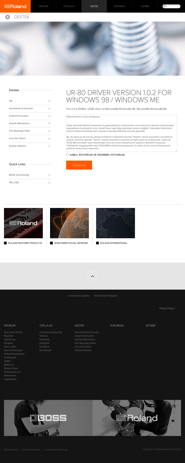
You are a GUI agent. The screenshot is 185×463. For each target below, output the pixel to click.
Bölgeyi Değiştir (167, 308)
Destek (94, 6)
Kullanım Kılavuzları (19, 115)
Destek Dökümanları (85, 339)
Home (7, 17)
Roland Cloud (11, 368)
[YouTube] (20, 310)
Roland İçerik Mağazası (106, 295)
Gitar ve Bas (10, 346)
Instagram (44, 343)
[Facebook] (6, 310)
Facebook (44, 339)
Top (10, 100)
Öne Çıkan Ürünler (13, 332)
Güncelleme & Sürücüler (21, 108)
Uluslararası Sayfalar (79, 295)
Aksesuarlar (10, 375)
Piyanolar (8, 335)
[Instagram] (27, 310)
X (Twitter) (44, 346)
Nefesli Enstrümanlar (14, 354)
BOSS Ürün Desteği (19, 175)
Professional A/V (12, 372)
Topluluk (68, 6)
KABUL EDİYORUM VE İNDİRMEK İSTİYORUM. (97, 154)
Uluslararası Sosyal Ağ (50, 332)
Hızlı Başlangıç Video (19, 130)
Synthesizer (10, 339)
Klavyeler (8, 343)
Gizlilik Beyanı (11, 449)
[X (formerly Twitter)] (13, 310)
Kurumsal (120, 6)
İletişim (145, 6)
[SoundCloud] (33, 310)
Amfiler (7, 361)
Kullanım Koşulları (31, 449)
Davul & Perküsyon (13, 350)
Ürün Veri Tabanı (17, 138)
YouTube (43, 335)
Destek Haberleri (17, 146)
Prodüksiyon (10, 357)
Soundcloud (45, 350)
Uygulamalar (10, 379)
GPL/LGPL (14, 182)
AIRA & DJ (9, 364)
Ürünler (10, 325)
